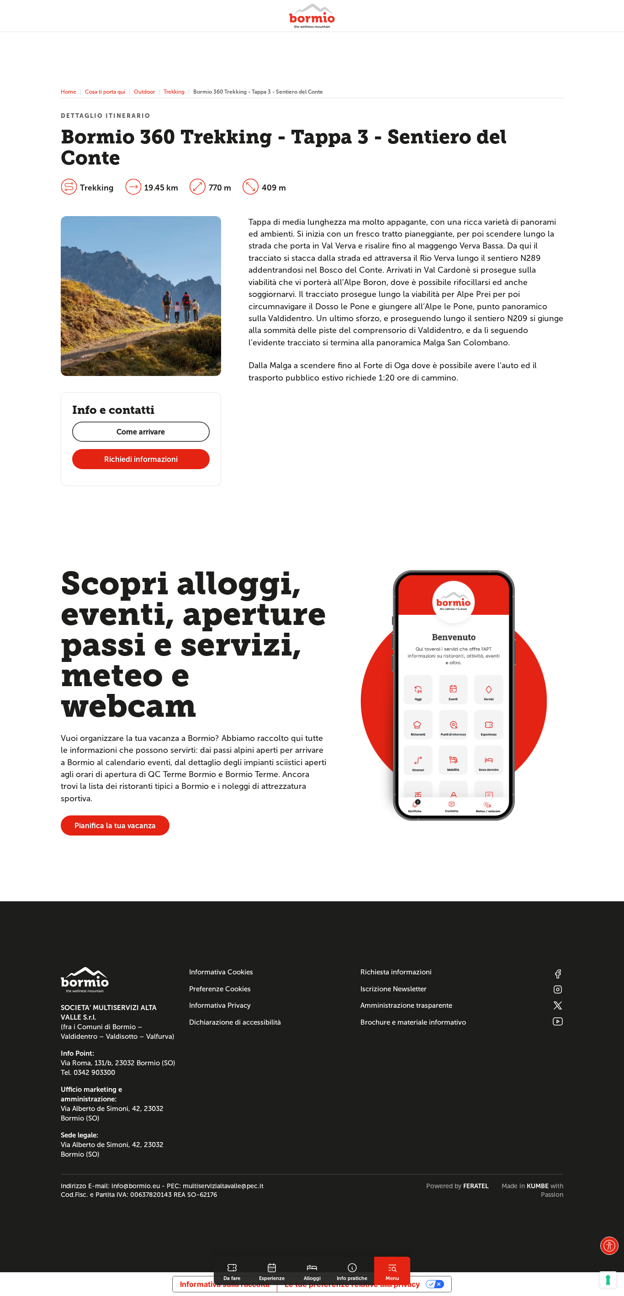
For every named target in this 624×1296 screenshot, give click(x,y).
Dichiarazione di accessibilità (235, 1022)
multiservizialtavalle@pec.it (223, 1186)
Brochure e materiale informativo (413, 1022)
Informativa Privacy (220, 1005)
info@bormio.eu (135, 1186)
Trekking (174, 92)
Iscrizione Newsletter (393, 989)
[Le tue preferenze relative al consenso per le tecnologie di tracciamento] (608, 1280)
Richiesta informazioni (396, 972)
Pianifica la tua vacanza (115, 826)
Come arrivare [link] (140, 432)
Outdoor (144, 92)
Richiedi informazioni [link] (141, 459)
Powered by (457, 1186)
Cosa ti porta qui (105, 92)
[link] (232, 1271)
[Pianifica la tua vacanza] (453, 695)
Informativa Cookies (221, 972)
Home (68, 92)
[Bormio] (312, 16)
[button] (609, 1246)
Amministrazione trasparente (406, 1005)
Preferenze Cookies (220, 989)
